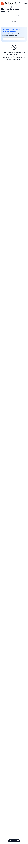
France (8, 7)
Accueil (2, 7)
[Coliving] (7, 3)
